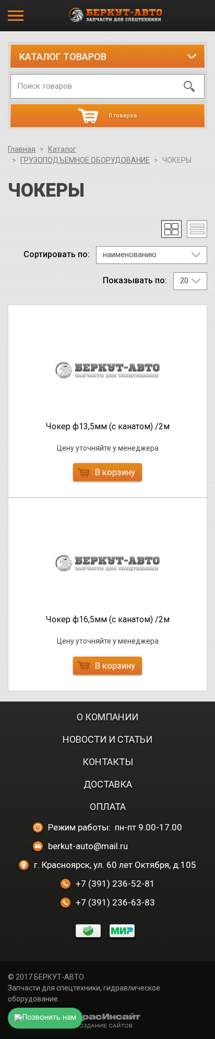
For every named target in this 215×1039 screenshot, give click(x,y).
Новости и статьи (107, 739)
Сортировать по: (56, 254)
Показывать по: (135, 280)
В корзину (115, 472)
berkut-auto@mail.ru (88, 846)
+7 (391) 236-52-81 (115, 883)
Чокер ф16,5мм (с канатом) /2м (108, 619)
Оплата (108, 806)
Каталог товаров (62, 56)
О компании (107, 716)
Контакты (107, 761)
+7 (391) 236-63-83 (115, 902)
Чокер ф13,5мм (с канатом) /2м (108, 426)
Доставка (107, 784)
